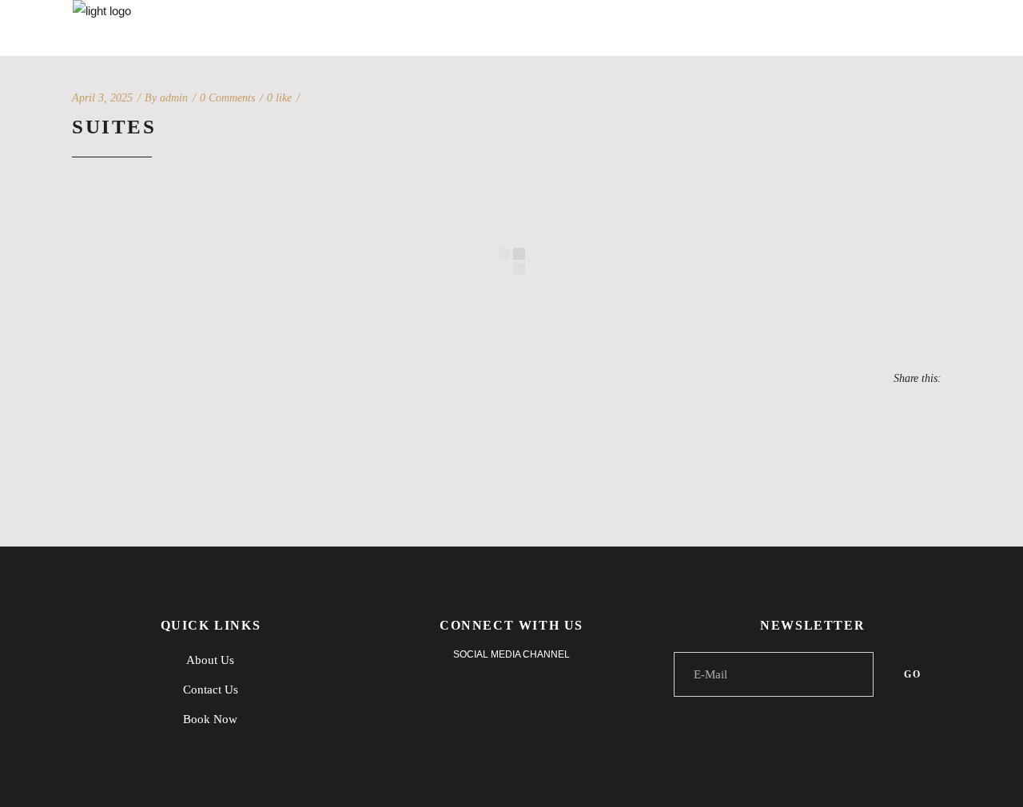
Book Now (210, 719)
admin (174, 98)
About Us (210, 660)
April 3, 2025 (102, 98)
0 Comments (227, 98)
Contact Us (210, 689)
